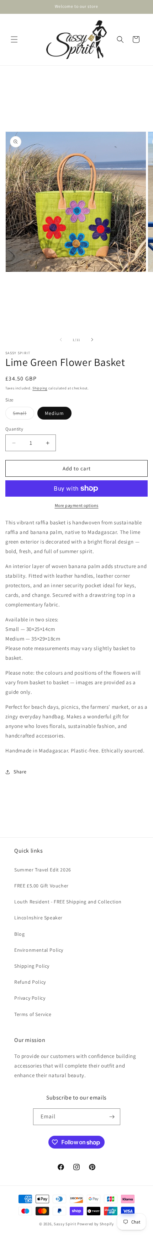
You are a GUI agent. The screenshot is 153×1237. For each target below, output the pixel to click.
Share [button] (20, 771)
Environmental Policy (38, 950)
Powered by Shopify (95, 1223)
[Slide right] (92, 339)
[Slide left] (61, 339)
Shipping (39, 388)
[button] (14, 39)
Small (23, 415)
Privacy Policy (29, 998)
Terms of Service (33, 1014)
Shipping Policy (31, 966)
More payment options (77, 505)
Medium (54, 413)
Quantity (14, 429)
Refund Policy (30, 982)
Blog (19, 934)
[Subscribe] (112, 1116)
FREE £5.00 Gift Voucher (41, 885)
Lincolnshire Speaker (38, 917)
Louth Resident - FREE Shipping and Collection (68, 901)
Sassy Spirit (65, 1223)
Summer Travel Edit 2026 (42, 869)
